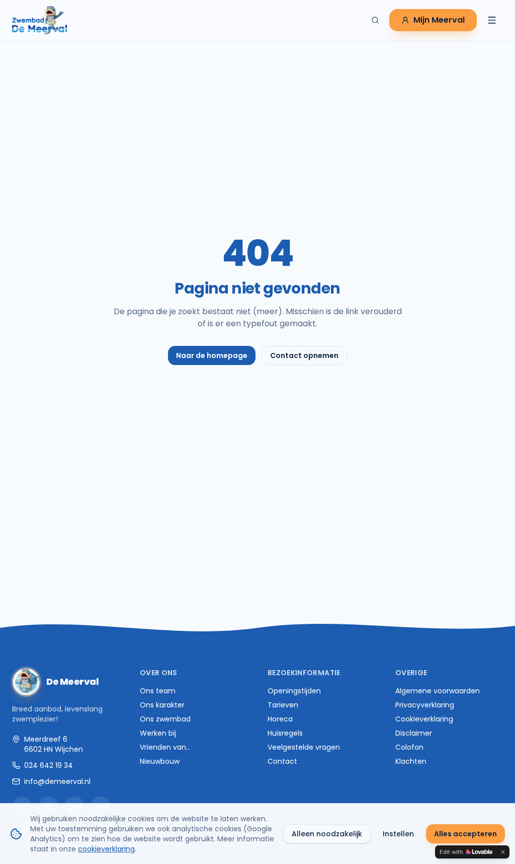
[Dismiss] (503, 852)
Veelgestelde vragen (304, 747)
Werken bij (158, 733)
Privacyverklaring (424, 705)
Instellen (398, 834)
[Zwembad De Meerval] (39, 20)
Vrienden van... (165, 747)
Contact (282, 761)
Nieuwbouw (160, 761)
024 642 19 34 (48, 765)
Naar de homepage (211, 355)
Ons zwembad (165, 719)
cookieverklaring (106, 849)
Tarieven (283, 705)
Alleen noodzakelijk (327, 834)
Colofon (409, 747)
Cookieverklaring (424, 719)
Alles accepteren (465, 834)
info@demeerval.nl (57, 781)
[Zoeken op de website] (375, 20)
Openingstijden (294, 691)
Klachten (410, 761)
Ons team (158, 691)
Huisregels (285, 733)
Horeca (280, 719)
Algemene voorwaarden (437, 691)
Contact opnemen (304, 355)
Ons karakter (162, 705)
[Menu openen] (492, 20)
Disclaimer (413, 733)
